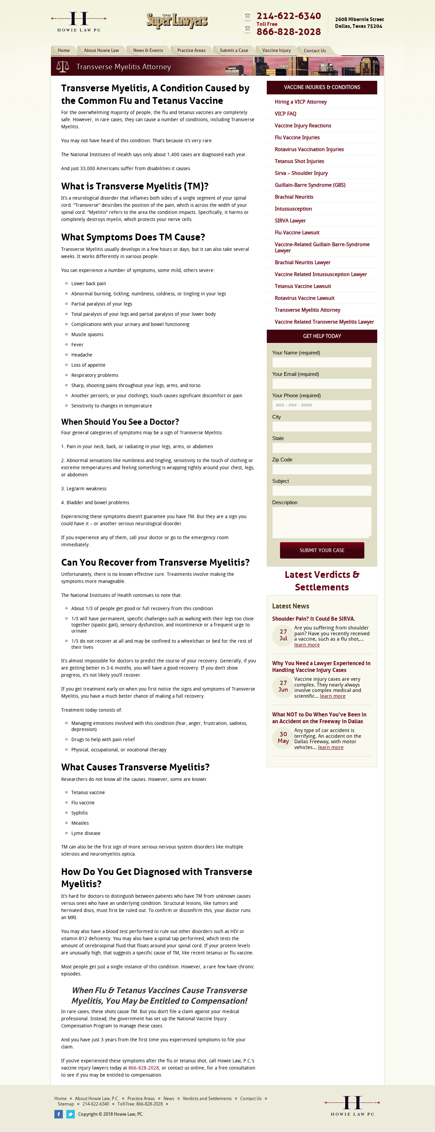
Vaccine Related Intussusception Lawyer (321, 274)
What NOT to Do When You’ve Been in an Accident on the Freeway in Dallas (319, 717)
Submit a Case (234, 50)
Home (64, 50)
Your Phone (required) (296, 395)
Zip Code (282, 459)
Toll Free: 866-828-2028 (140, 1104)
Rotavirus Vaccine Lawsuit (304, 297)
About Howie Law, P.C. (97, 1098)
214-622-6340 (289, 14)
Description (284, 502)
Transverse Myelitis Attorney (307, 309)
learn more (307, 644)
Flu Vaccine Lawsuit (297, 232)
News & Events (148, 50)
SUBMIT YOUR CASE (322, 550)
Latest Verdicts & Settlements (322, 579)
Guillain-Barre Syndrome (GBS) (310, 184)
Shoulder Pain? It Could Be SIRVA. (313, 618)
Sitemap (66, 1104)
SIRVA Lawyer (290, 220)
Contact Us (315, 51)
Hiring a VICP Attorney (301, 101)
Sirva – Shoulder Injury (301, 172)
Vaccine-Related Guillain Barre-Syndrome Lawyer (322, 247)
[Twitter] (70, 1114)
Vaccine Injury (276, 50)
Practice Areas (191, 50)
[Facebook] (58, 1114)
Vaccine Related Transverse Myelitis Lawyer (324, 321)
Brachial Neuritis (294, 196)
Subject (280, 481)
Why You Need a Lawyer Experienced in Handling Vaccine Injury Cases (321, 666)
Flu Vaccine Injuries (297, 137)
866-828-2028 (289, 30)
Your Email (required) (295, 374)
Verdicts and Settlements (207, 1098)
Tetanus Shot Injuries (299, 161)
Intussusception (293, 208)
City (276, 417)
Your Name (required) (296, 352)
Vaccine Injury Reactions (303, 125)
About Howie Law (101, 50)
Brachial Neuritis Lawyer (303, 262)
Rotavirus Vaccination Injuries (309, 149)
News (168, 1098)
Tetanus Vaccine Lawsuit (303, 285)
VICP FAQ (285, 113)
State (278, 438)
